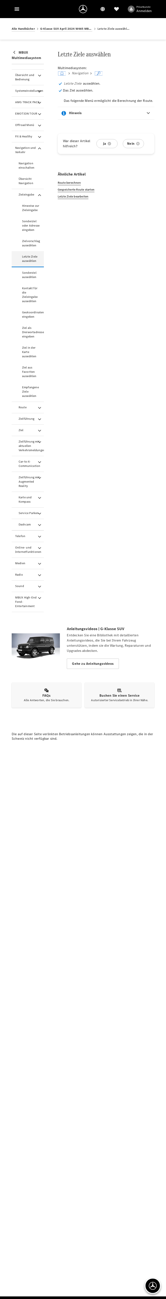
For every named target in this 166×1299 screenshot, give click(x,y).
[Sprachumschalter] (102, 9)
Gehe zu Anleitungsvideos (93, 663)
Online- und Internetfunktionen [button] (28, 549)
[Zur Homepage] (83, 9)
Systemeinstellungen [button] (29, 91)
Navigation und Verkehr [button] (25, 150)
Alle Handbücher (23, 29)
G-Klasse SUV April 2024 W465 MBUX (66, 29)
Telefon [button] (20, 536)
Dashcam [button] (25, 524)
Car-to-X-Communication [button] (29, 464)
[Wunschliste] (116, 9)
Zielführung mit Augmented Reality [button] (29, 481)
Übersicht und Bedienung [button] (24, 77)
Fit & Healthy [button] (23, 136)
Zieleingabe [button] (26, 195)
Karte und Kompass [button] (25, 499)
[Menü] (17, 9)
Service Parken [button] (29, 513)
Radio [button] (19, 575)
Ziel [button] (21, 430)
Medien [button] (20, 563)
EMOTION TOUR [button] (26, 114)
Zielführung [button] (26, 419)
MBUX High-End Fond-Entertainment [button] (26, 601)
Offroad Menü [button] (24, 125)
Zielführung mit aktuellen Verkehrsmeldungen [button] (31, 446)
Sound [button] (19, 586)
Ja (104, 143)
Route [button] (23, 407)
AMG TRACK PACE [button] (27, 102)
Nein (130, 143)
